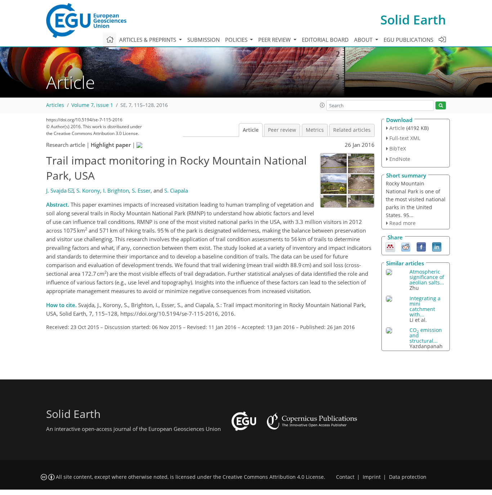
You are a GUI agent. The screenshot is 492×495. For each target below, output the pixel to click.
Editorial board (325, 39)
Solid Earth (413, 19)
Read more (402, 223)
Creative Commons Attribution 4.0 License (273, 477)
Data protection (407, 477)
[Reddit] (406, 246)
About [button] (364, 39)
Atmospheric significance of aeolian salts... (427, 277)
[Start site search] (440, 106)
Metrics (315, 130)
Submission (203, 39)
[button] (322, 105)
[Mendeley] (390, 246)
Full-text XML (404, 138)
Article (251, 130)
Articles (55, 105)
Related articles (352, 130)
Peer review (282, 130)
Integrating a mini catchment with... (425, 306)
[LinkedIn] (437, 246)
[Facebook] (421, 246)
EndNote (399, 159)
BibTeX (397, 148)
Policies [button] (237, 39)
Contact (345, 477)
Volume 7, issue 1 (92, 105)
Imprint (372, 477)
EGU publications (408, 39)
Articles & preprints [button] (148, 39)
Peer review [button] (275, 39)
